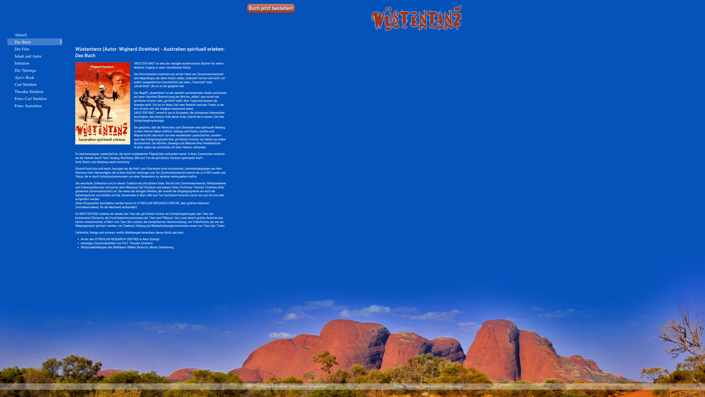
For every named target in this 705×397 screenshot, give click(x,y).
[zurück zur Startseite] (417, 17)
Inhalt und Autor (28, 56)
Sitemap (412, 386)
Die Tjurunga (25, 70)
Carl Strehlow (26, 84)
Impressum (454, 386)
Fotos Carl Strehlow (31, 98)
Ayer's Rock (24, 77)
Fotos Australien (28, 105)
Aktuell (21, 34)
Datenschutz (432, 386)
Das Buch (23, 41)
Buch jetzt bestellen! (271, 8)
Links (399, 386)
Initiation (22, 63)
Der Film (22, 48)
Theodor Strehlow (29, 91)
